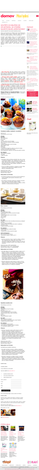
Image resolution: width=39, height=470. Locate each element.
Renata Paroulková (5, 417)
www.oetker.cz (12, 370)
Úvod (3, 20)
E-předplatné (32, 95)
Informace (35, 465)
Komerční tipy (5, 22)
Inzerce (24, 465)
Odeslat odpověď (5, 390)
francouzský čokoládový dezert (9, 375)
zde (11, 404)
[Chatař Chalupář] (6, 461)
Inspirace (13, 20)
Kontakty (29, 465)
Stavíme (25, 20)
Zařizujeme (31, 20)
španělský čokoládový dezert (8, 373)
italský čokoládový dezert (8, 377)
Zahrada (19, 20)
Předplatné (32, 93)
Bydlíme (7, 20)
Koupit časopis (32, 92)
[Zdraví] (32, 461)
